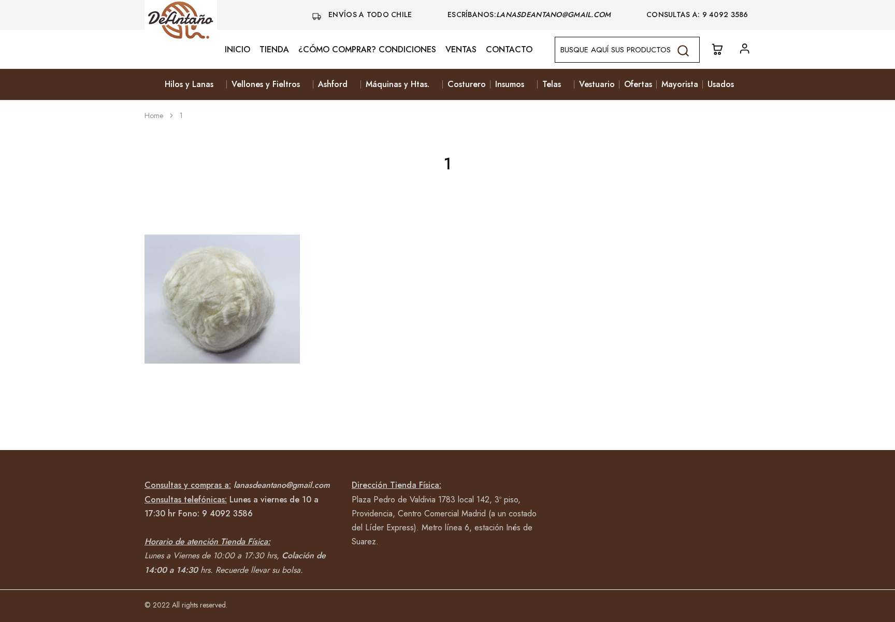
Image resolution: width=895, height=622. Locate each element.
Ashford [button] (333, 84)
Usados (721, 84)
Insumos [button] (509, 84)
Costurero (466, 84)
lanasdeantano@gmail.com (554, 14)
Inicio (237, 49)
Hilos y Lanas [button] (189, 84)
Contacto (509, 49)
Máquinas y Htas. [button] (397, 84)
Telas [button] (551, 84)
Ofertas (638, 84)
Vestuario (597, 84)
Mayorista (679, 84)
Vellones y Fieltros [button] (266, 84)
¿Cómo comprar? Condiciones (367, 49)
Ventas (461, 49)
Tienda (274, 49)
